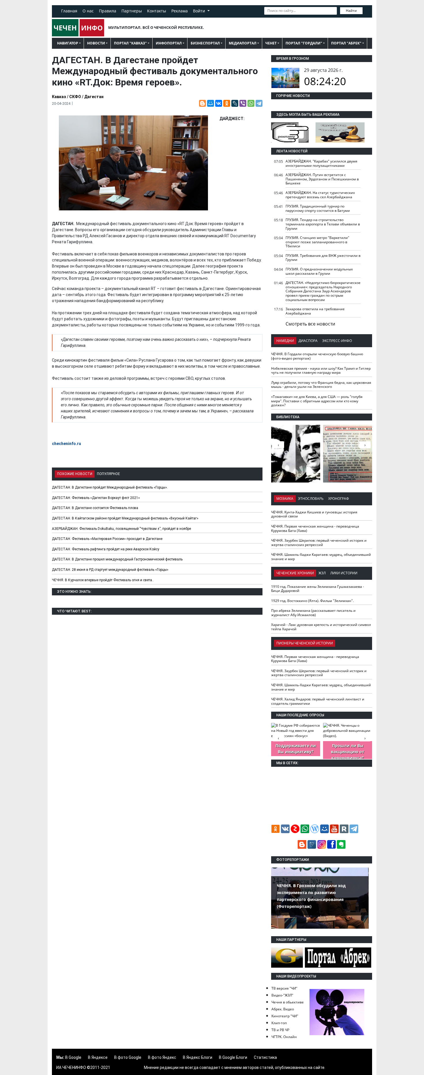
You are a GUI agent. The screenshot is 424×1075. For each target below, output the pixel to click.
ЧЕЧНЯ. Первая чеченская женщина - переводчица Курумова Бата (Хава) (315, 528)
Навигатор (67, 43)
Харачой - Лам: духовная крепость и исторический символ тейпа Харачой (321, 626)
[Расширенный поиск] (366, 10)
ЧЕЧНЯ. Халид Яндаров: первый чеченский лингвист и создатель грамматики (317, 701)
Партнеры (131, 11)
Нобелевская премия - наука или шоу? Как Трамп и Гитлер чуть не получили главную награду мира (321, 370)
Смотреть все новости (310, 324)
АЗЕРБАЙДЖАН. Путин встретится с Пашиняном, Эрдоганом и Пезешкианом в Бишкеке (322, 179)
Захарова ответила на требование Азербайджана (315, 311)
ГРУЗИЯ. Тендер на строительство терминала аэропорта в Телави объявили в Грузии (323, 224)
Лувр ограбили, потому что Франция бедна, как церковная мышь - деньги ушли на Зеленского (321, 384)
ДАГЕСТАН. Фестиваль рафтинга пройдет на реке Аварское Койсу (105, 549)
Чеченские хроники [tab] (295, 573)
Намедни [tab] (285, 340)
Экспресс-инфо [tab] (337, 340)
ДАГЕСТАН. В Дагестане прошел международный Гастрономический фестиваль (117, 559)
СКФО (75, 96)
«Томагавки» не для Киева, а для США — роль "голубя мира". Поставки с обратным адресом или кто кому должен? (317, 400)
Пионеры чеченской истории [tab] (304, 643)
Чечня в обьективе (287, 1002)
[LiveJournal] (234, 103)
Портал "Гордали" (304, 43)
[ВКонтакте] (218, 103)
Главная (69, 11)
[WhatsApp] (250, 103)
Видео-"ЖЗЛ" (282, 995)
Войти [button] (199, 11)
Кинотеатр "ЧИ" (284, 1016)
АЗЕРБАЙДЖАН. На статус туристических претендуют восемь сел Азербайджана (320, 194)
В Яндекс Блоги (197, 1057)
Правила (107, 11)
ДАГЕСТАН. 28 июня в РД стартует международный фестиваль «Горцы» (110, 570)
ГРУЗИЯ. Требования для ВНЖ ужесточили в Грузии (323, 257)
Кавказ (59, 96)
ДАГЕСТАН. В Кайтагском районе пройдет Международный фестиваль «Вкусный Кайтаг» (125, 518)
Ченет (271, 43)
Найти (351, 10)
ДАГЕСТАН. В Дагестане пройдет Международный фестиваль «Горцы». (110, 487)
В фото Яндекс (162, 1057)
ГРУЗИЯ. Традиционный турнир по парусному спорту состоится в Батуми (318, 208)
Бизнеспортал (205, 43)
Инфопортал (169, 43)
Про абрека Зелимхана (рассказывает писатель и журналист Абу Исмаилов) (313, 612)
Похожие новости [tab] (74, 474)
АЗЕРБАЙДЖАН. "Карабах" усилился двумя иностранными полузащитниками (321, 163)
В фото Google (127, 1057)
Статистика (265, 1057)
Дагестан (94, 96)
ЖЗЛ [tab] (322, 573)
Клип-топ (279, 1022)
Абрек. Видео (282, 1009)
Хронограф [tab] (338, 498)
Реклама (179, 11)
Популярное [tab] (108, 474)
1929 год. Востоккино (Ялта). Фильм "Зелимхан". (312, 600)
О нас (88, 11)
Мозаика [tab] (284, 498)
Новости (96, 43)
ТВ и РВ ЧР (280, 1029)
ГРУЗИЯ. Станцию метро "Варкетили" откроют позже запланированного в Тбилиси (317, 241)
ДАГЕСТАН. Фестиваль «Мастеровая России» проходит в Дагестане (107, 539)
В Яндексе (98, 1057)
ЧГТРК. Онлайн (284, 1036)
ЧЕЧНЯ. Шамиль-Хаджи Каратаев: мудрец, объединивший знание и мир (321, 556)
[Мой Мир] (210, 103)
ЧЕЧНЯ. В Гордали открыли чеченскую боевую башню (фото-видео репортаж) (317, 356)
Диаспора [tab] (308, 340)
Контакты (156, 11)
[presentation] (365, 444)
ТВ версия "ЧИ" (284, 988)
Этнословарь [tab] (311, 498)
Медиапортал (242, 43)
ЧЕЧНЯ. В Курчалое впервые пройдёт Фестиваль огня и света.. (103, 580)
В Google (73, 1057)
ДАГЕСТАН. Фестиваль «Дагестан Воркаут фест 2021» (96, 498)
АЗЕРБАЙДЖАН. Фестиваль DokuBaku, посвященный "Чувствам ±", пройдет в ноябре (121, 529)
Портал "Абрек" (346, 43)
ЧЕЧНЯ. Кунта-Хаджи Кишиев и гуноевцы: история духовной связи (314, 514)
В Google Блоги (233, 1057)
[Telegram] (259, 103)
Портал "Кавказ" (130, 43)
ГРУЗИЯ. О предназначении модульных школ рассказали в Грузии (319, 271)
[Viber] (242, 103)
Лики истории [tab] (343, 573)
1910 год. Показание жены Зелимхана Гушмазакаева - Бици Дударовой (317, 588)
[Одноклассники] (226, 103)
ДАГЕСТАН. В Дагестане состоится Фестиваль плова (95, 508)
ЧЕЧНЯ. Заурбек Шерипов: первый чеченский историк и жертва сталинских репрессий (319, 542)
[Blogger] (202, 103)
